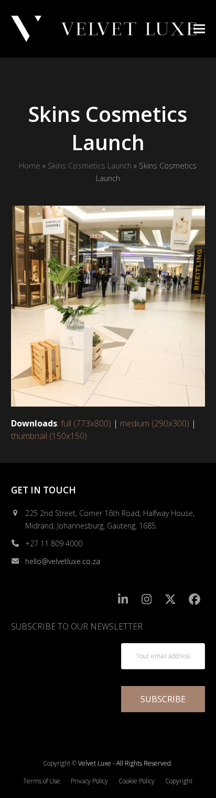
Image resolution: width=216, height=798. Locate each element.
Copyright (178, 781)
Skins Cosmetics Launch (90, 165)
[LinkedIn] (123, 599)
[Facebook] (195, 599)
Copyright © (60, 763)
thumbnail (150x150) (49, 436)
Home (29, 165)
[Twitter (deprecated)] (170, 599)
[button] (199, 28)
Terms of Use (41, 781)
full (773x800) (86, 423)
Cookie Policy (136, 781)
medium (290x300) (154, 423)
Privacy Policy (89, 781)
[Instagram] (147, 599)
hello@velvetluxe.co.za (62, 561)
